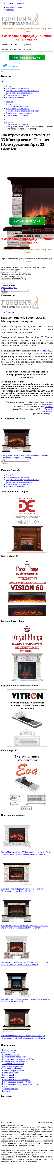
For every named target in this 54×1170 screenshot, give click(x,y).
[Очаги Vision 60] (27, 588)
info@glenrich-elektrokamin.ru (47, 410)
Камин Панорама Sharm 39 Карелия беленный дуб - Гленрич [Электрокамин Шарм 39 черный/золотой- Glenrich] (27, 853)
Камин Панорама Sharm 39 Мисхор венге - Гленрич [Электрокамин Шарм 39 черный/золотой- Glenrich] (23, 1037)
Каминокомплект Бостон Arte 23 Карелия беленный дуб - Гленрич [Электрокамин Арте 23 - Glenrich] (25, 963)
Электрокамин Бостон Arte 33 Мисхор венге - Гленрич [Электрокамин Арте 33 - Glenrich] (24, 456)
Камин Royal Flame (10, 1073)
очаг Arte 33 (43, 350)
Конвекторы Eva (9, 1075)
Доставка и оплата (14, 7)
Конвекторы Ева (9, 1077)
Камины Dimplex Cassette (13, 1070)
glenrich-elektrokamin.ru (24, 1123)
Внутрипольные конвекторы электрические (21, 1084)
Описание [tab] (10, 312)
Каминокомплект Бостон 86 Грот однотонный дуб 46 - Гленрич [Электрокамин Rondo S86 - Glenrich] (24, 926)
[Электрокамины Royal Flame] (27, 653)
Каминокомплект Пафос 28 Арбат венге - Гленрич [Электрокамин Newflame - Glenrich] (22, 890)
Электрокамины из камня (17, 95)
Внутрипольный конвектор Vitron (16, 1082)
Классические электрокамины (19, 93)
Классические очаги (19, 106)
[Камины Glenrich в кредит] (27, 57)
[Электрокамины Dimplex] (27, 523)
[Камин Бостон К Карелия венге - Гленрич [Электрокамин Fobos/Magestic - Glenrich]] (16, 997)
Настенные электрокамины (18, 88)
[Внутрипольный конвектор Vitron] (27, 718)
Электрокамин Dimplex (12, 1068)
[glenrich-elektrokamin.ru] (20, 24)
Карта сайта (7, 1086)
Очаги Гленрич (12, 86)
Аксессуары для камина (16, 3)
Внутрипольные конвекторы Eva (16, 1079)
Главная (9, 102)
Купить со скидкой (9, 288)
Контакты (10, 10)
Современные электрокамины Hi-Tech (22, 90)
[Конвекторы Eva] (27, 782)
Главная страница (9, 1050)
